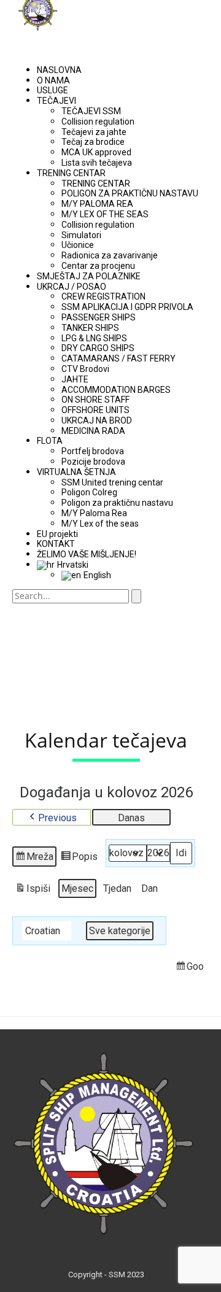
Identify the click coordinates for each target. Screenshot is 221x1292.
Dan (149, 888)
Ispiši (32, 891)
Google (197, 969)
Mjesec (77, 888)
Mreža (35, 859)
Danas (131, 818)
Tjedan (117, 888)
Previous (57, 818)
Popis (80, 859)
